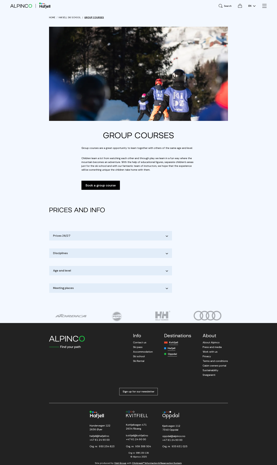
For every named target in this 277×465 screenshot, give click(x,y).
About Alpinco (211, 342)
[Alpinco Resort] (21, 6)
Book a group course (101, 185)
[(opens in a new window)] (70, 315)
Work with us (210, 351)
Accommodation (143, 351)
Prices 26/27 (61, 236)
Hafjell (171, 348)
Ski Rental (138, 361)
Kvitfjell (173, 342)
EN (250, 6)
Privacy (207, 356)
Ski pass (138, 347)
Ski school (139, 356)
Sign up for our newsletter (138, 391)
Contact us (139, 342)
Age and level (62, 270)
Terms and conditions (215, 361)
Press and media (212, 347)
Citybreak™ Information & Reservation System (157, 463)
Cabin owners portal (214, 365)
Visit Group (120, 463)
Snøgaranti (209, 375)
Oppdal (172, 354)
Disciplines (60, 253)
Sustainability (210, 370)
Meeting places (63, 288)
